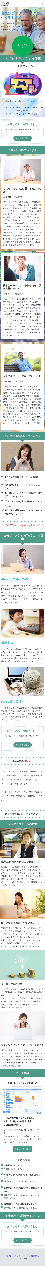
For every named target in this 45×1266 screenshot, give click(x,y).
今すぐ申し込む (22, 138)
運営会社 (9, 1256)
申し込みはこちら (23, 46)
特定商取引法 (34, 1256)
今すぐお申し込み (22, 1149)
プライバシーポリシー (21, 1256)
